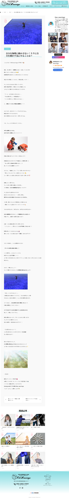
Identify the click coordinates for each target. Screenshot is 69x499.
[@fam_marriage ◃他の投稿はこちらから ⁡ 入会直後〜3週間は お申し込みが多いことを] (53, 48)
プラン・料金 (37, 6)
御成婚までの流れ (29, 6)
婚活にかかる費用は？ (6, 446)
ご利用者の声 (45, 6)
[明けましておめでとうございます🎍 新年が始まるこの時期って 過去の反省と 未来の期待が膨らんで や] (53, 37)
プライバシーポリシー (47, 485)
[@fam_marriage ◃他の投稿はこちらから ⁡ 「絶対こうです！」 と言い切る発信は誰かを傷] (63, 37)
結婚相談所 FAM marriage (57, 62)
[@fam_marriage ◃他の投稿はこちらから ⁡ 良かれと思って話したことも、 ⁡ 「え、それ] (63, 48)
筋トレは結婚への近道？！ (36, 427)
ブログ (51, 6)
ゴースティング (22, 449)
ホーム (22, 6)
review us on (57, 70)
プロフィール (56, 6)
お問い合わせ (64, 6)
